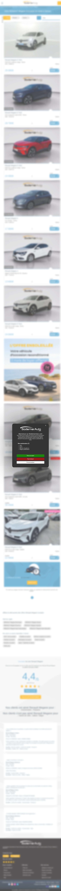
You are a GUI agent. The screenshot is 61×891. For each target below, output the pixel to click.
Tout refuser (30, 459)
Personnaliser (30, 462)
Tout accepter (30, 455)
